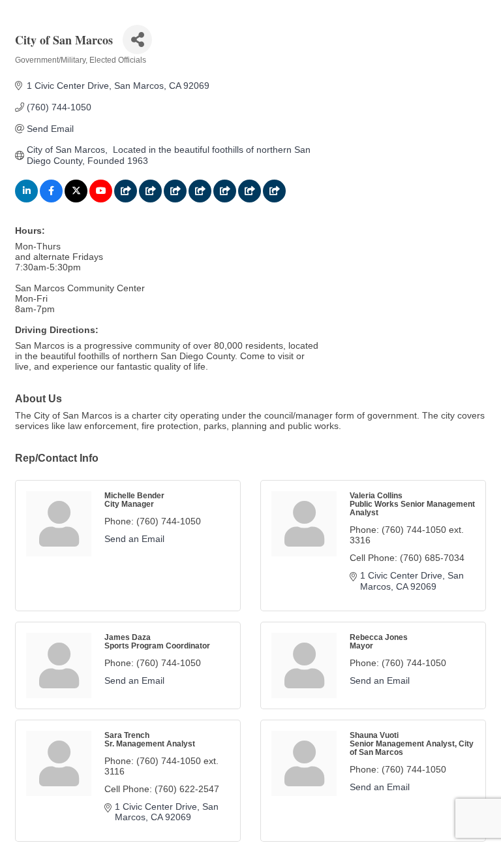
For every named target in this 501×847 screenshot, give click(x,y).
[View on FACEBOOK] (51, 199)
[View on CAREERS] (200, 199)
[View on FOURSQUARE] (125, 199)
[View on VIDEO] (249, 199)
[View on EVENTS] (224, 199)
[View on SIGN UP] (175, 199)
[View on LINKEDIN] (26, 199)
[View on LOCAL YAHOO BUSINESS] (274, 199)
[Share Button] (137, 39)
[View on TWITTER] (76, 199)
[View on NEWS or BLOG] (150, 199)
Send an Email (134, 539)
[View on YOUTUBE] (100, 199)
